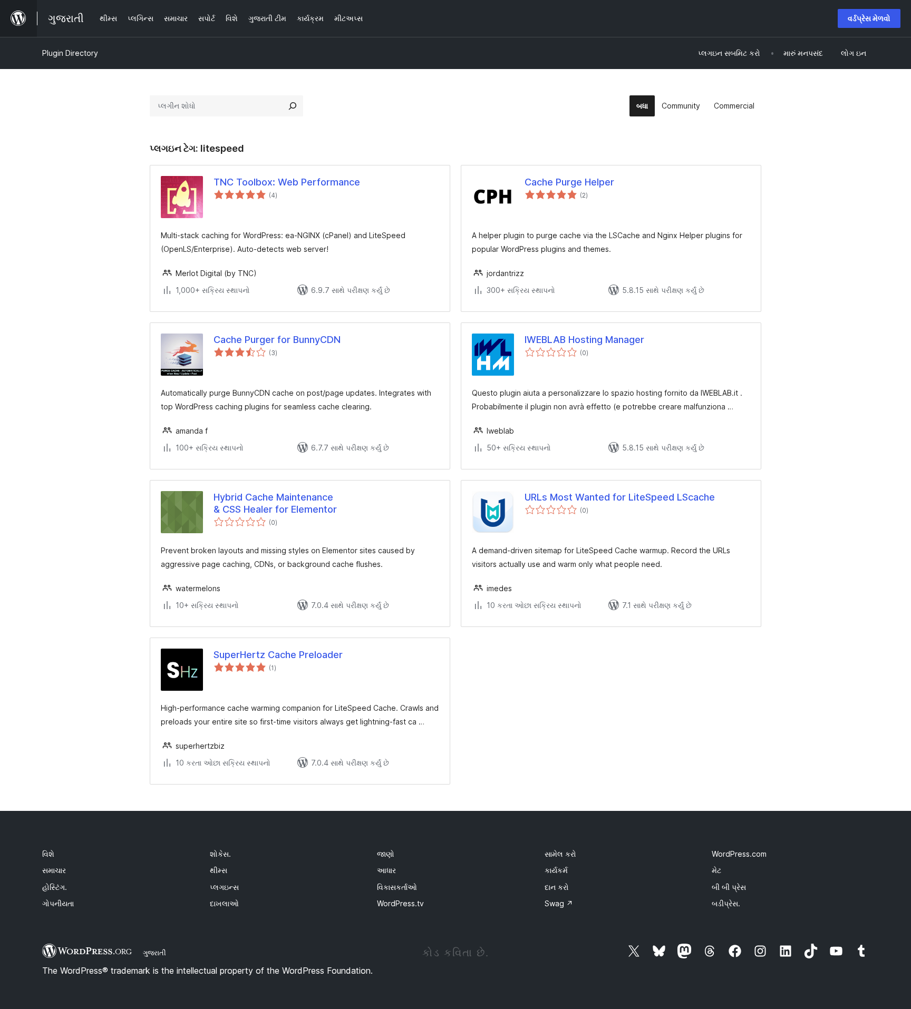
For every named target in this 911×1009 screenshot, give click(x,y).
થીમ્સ (218, 870)
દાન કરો (557, 887)
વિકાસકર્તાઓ (397, 887)
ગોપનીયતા (58, 903)
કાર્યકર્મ (556, 870)
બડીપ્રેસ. (726, 903)
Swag (559, 903)
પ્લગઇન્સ (224, 887)
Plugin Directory (70, 52)
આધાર (386, 870)
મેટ (716, 870)
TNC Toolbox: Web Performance (287, 182)
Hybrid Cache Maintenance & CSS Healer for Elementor (275, 503)
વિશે (48, 853)
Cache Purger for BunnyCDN (277, 339)
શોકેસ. (220, 853)
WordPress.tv (400, 903)
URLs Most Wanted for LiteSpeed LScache (620, 497)
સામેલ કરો (560, 853)
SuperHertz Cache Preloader (278, 654)
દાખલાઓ (224, 903)
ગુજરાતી (154, 952)
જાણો (385, 853)
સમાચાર (54, 870)
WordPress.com (739, 853)
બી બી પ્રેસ (729, 887)
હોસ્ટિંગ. (54, 887)
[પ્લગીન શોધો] (292, 105)
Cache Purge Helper (569, 182)
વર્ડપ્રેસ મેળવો (869, 18)
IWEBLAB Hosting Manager (584, 339)
